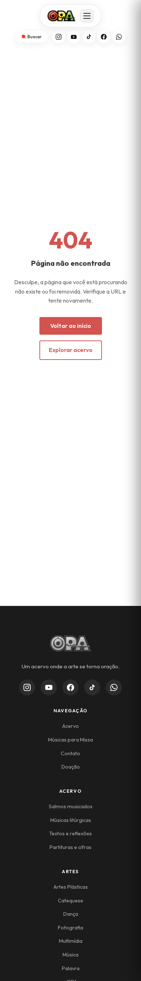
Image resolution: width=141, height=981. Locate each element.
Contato (70, 753)
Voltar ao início (70, 325)
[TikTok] (88, 36)
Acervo (70, 726)
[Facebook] (103, 36)
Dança (70, 914)
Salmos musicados (71, 806)
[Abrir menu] (87, 16)
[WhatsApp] (118, 36)
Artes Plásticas (71, 887)
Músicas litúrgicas (70, 820)
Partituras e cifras (70, 847)
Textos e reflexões (70, 833)
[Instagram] (58, 36)
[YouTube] (73, 36)
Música (70, 954)
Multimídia (70, 941)
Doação (70, 767)
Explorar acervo (71, 349)
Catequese (70, 900)
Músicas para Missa (70, 739)
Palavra (71, 968)
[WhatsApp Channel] (114, 687)
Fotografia (70, 927)
